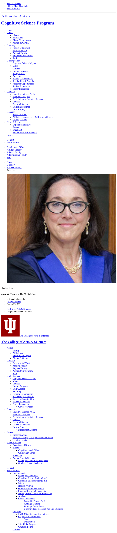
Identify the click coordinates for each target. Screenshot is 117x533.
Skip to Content (14, 3)
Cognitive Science (27, 22)
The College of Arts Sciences (15, 16)
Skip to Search (13, 8)
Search (10, 135)
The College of (34, 336)
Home (9, 30)
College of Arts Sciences (19, 309)
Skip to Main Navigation (18, 6)
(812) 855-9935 (14, 301)
